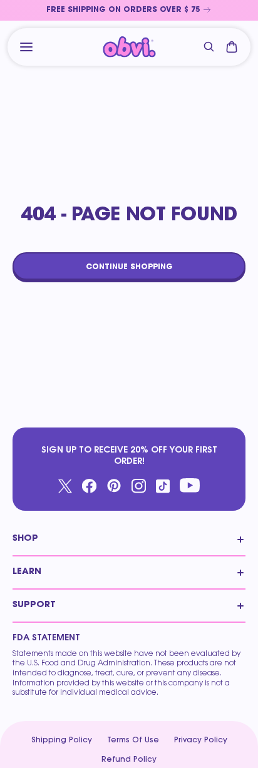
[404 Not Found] (129, 47)
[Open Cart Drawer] (231, 47)
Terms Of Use (133, 740)
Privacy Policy (200, 740)
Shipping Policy (61, 740)
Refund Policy (129, 760)
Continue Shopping (129, 267)
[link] (129, 10)
